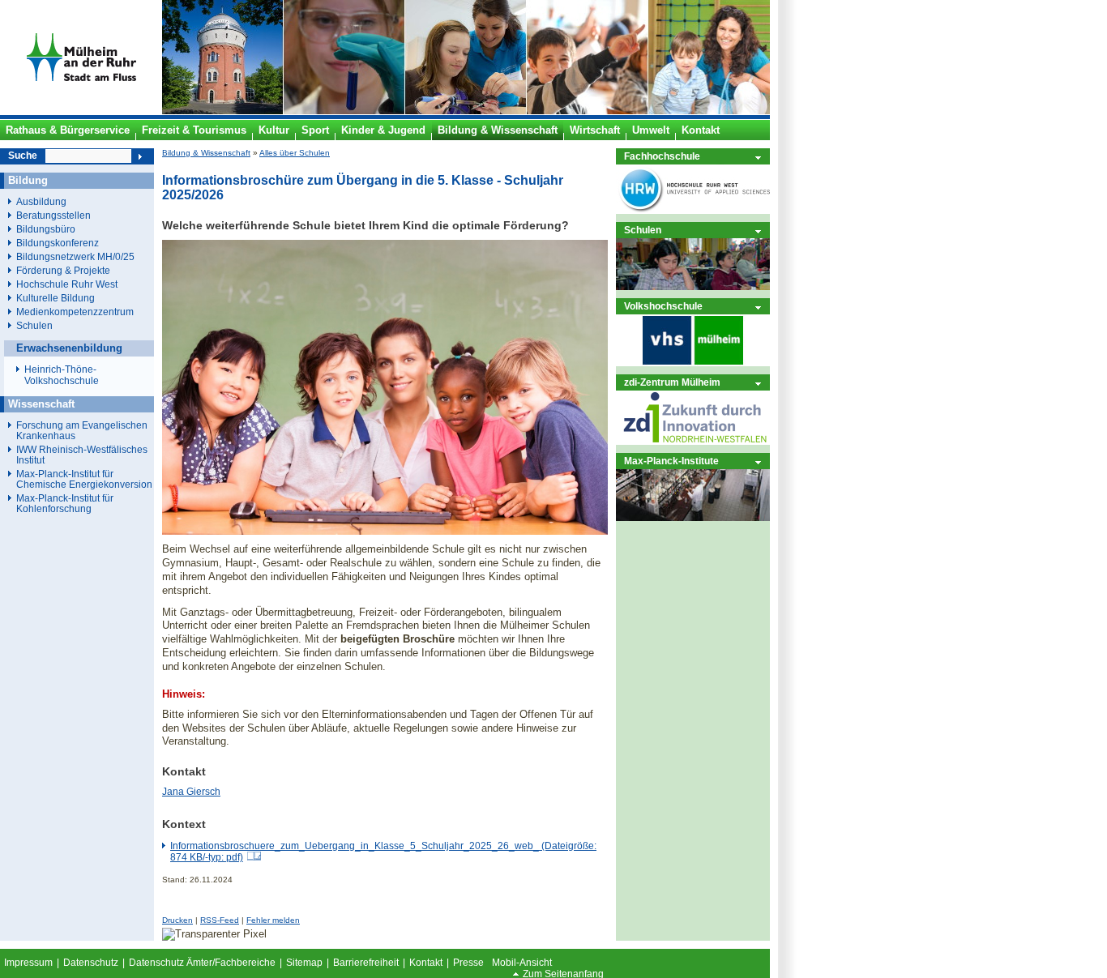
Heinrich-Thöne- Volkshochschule (61, 375)
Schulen (642, 229)
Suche (22, 155)
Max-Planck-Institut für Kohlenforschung (64, 503)
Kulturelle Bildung (55, 298)
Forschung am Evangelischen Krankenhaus (81, 430)
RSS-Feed (219, 920)
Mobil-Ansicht (522, 962)
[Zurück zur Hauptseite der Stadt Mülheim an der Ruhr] (81, 111)
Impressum (28, 962)
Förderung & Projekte (63, 270)
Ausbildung (41, 201)
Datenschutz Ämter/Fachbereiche (202, 962)
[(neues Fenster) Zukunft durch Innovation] (693, 441)
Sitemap (304, 962)
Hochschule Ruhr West (67, 284)
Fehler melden (273, 920)
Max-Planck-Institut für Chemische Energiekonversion (84, 478)
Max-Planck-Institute (671, 460)
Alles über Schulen (294, 152)
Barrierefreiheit (366, 962)
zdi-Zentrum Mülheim (672, 382)
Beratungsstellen (53, 215)
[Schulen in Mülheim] (693, 286)
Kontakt (425, 962)
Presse (468, 962)
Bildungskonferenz (57, 242)
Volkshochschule (663, 306)
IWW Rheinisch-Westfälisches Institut (81, 454)
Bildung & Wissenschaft (206, 152)
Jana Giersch (191, 791)
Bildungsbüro (45, 229)
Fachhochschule (662, 156)
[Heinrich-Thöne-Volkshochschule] (693, 363)
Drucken (177, 920)
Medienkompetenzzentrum (75, 311)
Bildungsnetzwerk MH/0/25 (75, 256)
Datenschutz (90, 962)
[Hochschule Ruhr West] (693, 210)
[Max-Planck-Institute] (693, 517)
